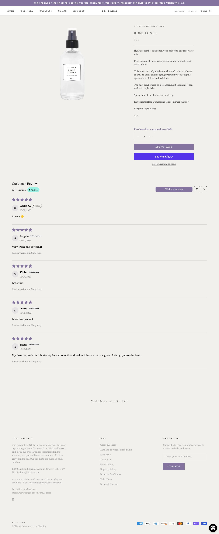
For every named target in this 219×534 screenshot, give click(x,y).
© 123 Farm (18, 522)
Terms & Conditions (110, 474)
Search (192, 11)
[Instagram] (13, 499)
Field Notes (106, 479)
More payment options (164, 164)
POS (14, 526)
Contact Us (105, 459)
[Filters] (197, 189)
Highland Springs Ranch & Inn (116, 449)
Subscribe (173, 466)
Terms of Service (109, 484)
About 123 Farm (108, 444)
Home (11, 11)
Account (179, 11)
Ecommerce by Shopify (34, 526)
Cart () (206, 11)
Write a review (174, 189)
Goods (62, 11)
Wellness (46, 11)
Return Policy (107, 464)
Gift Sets (79, 11)
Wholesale (105, 454)
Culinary (27, 11)
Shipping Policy (108, 469)
